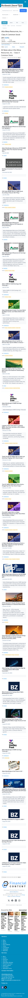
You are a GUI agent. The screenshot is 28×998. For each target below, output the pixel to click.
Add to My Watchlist (5, 44)
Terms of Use (7, 994)
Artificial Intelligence (8, 654)
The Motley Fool (6, 84)
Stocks (11, 22)
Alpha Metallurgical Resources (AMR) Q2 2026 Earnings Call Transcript (13, 101)
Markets (4, 22)
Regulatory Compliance (11, 207)
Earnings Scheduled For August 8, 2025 (13, 819)
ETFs (17, 22)
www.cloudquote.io (14, 891)
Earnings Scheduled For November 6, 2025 (12, 169)
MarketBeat (5, 239)
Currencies (13, 25)
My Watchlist (15, 14)
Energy (10, 144)
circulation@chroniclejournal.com (13, 980)
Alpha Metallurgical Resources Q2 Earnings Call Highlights (14, 127)
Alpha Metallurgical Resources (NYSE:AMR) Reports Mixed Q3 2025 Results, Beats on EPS (14, 576)
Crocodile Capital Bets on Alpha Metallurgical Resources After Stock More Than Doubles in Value (13, 513)
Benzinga (5, 678)
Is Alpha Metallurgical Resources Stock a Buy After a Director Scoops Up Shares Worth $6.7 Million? (13, 544)
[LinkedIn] (15, 900)
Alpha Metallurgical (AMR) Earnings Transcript (12, 404)
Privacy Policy (12, 994)
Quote (6, 47)
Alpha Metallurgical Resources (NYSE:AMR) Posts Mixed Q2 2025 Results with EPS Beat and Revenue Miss (14, 790)
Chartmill (5, 155)
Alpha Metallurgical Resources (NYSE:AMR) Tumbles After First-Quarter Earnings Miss (14, 149)
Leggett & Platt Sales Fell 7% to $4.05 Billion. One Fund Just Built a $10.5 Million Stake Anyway (13, 427)
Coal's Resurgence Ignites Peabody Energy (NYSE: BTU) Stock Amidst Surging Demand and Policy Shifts (14, 637)
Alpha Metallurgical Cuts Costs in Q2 (12, 771)
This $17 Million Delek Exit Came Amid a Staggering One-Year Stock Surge (13, 485)
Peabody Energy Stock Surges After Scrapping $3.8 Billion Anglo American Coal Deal (14, 720)
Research (22, 47)
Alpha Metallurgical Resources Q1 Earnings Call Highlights (13, 253)
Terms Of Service (16, 896)
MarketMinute (6, 652)
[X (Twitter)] (8, 900)
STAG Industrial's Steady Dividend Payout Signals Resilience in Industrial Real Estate (13, 603)
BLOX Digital (20, 995)
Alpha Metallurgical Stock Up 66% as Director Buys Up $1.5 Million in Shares (13, 341)
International (18, 25)
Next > (19, 57)
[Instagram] (19, 900)
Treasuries (5, 28)
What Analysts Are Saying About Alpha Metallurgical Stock (12, 692)
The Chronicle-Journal (10, 993)
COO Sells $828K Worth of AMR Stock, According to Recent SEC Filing (12, 192)
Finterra (5, 385)
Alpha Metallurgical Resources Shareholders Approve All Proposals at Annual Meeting (12, 224)
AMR (7, 38)
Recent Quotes (5, 14)
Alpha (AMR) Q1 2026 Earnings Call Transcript (11, 284)
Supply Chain (18, 327)
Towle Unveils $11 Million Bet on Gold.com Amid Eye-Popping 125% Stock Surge (13, 457)
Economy (10, 270)
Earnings (6, 113)
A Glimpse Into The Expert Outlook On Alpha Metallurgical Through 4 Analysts (14, 863)
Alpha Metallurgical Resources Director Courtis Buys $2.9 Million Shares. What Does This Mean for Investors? (12, 71)
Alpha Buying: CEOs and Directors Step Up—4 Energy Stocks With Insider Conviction (13, 669)
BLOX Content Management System (10, 995)
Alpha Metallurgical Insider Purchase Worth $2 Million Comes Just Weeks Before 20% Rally (14, 311)
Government (17, 654)
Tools (23, 22)
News (8, 25)
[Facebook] (12, 900)
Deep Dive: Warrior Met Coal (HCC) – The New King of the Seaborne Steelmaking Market (13, 370)
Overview (4, 25)
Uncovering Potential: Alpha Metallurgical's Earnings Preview (14, 841)
